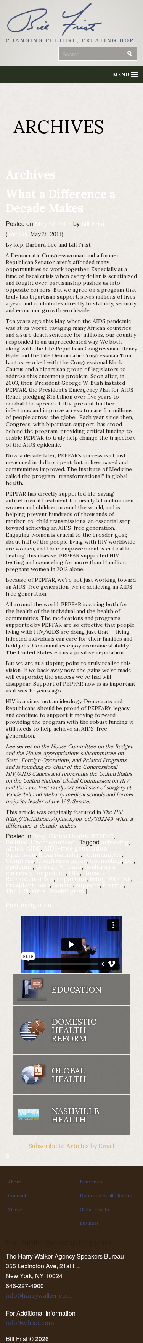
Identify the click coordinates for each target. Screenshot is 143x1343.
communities (103, 854)
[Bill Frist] (71, 44)
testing (113, 885)
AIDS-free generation (75, 848)
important (71, 879)
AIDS (33, 848)
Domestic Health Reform (107, 1195)
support (88, 885)
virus (39, 891)
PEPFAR (102, 836)
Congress (20, 860)
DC (129, 860)
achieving (115, 842)
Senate (63, 885)
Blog (39, 836)
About (14, 1182)
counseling (106, 860)
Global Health (68, 836)
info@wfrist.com (30, 1323)
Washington (66, 891)
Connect (17, 1195)
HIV (74, 873)
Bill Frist (93, 224)
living (97, 879)
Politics (16, 842)
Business (89, 1223)
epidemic (19, 866)
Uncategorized (52, 842)
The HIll (17, 891)
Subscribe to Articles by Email (71, 1146)
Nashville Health (75, 1115)
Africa (14, 848)
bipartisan (20, 854)
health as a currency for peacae (61, 870)
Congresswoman (62, 860)
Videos (15, 1209)
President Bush (28, 885)
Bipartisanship (59, 854)
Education (91, 1182)
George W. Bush (58, 866)
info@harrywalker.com (39, 1295)
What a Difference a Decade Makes (61, 201)
